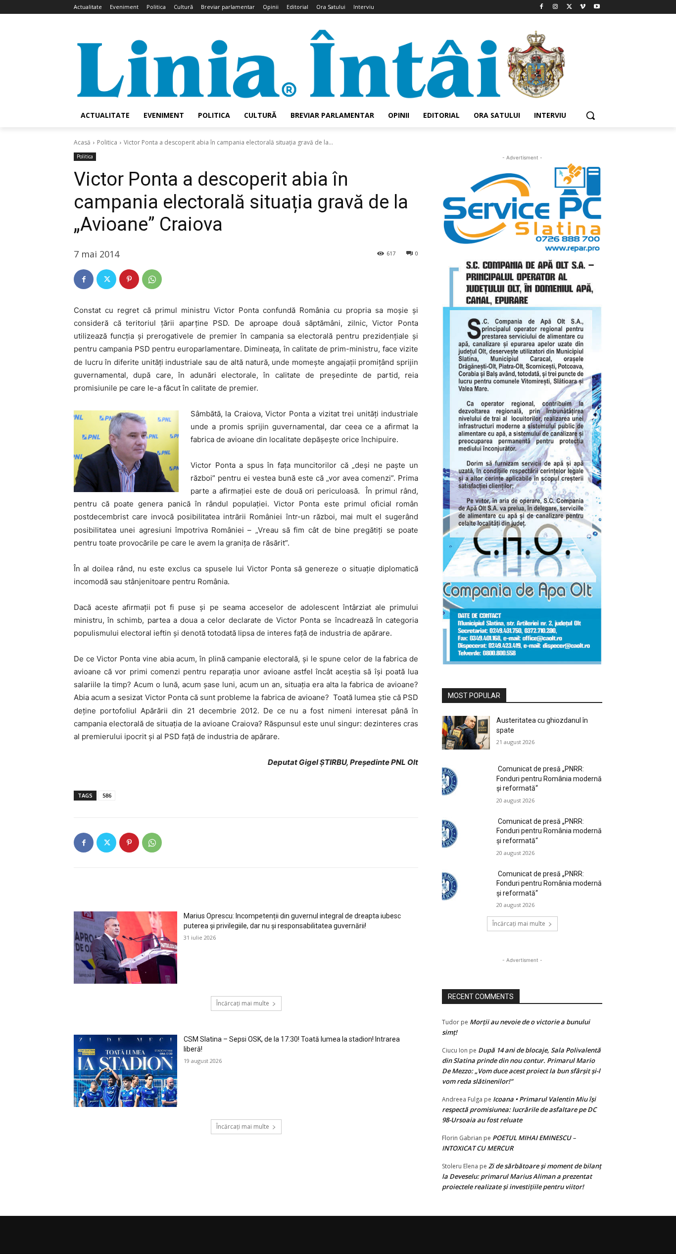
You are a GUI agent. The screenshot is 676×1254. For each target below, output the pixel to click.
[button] (590, 115)
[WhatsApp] (152, 279)
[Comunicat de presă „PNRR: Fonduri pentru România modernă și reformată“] (466, 781)
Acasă (82, 142)
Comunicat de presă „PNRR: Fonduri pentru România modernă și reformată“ (549, 778)
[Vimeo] (582, 7)
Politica (107, 142)
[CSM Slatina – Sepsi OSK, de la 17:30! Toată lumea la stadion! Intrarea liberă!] (125, 1071)
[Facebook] (541, 7)
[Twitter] (569, 7)
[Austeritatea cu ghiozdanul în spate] (466, 733)
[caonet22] (522, 458)
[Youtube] (596, 7)
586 (106, 795)
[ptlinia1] (522, 208)
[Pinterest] (129, 279)
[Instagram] (555, 7)
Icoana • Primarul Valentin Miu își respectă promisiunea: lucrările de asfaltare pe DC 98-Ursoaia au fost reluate (519, 1109)
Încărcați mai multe (242, 1003)
